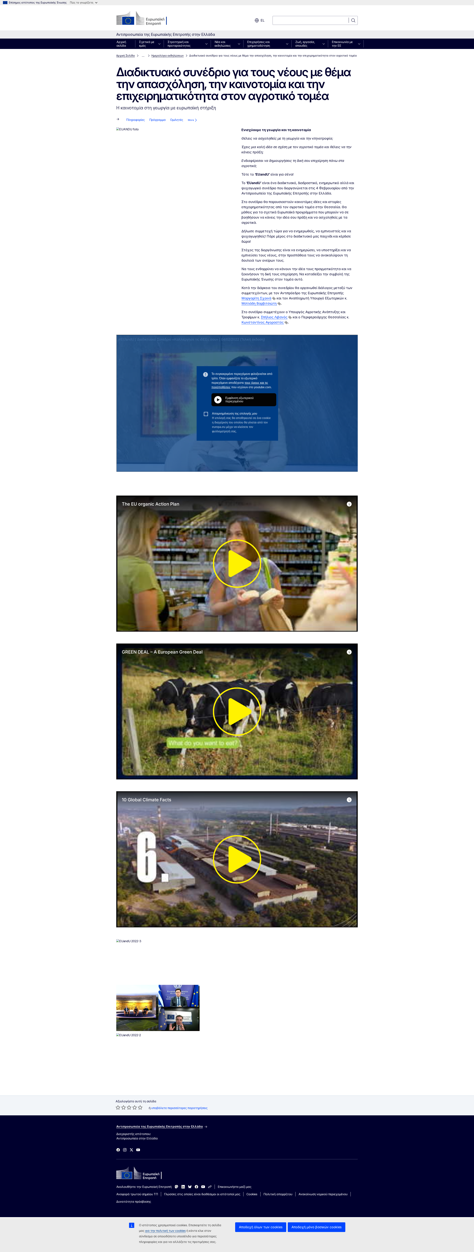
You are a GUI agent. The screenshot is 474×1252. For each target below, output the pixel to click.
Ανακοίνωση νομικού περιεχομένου (323, 1194)
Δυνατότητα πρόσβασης (133, 1201)
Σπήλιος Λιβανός (274, 317)
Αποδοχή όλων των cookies (261, 1227)
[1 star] (118, 1107)
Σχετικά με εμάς (146, 43)
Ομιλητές (176, 120)
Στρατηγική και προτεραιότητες (179, 43)
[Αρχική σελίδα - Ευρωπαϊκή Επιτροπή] (146, 18)
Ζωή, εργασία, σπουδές (305, 43)
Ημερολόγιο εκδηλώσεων (167, 55)
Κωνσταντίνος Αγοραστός (262, 322)
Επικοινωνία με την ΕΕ (342, 43)
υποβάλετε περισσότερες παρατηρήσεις (179, 1108)
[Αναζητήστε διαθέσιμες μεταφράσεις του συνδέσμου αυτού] (274, 298)
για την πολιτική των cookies (165, 1231)
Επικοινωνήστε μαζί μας (234, 1187)
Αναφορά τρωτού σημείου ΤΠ (137, 1194)
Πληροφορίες (135, 120)
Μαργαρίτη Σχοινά (256, 298)
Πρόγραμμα (157, 120)
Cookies (251, 1194)
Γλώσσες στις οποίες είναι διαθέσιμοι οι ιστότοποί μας (202, 1194)
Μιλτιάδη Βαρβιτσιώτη (259, 303)
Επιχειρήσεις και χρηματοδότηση (258, 43)
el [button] (262, 20)
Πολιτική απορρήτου (277, 1194)
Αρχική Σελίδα (125, 55)
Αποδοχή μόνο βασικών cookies (316, 1227)
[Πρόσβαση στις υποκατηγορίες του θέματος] (160, 44)
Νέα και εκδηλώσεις (223, 43)
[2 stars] (120, 1107)
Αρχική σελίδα (121, 43)
